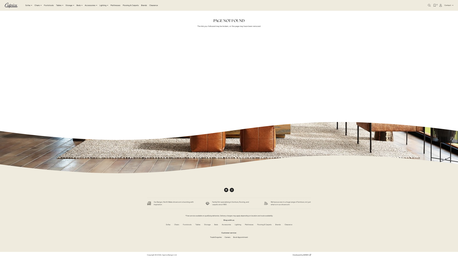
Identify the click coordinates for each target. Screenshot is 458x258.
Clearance (153, 5)
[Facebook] (226, 190)
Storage (69, 5)
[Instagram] (232, 190)
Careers (227, 237)
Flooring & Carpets (131, 5)
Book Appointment (240, 237)
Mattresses (115, 5)
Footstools (49, 5)
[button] (429, 5)
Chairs (37, 5)
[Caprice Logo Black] (11, 5)
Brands (144, 5)
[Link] (441, 5)
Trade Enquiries (216, 237)
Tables (59, 5)
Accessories (90, 5)
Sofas (27, 5)
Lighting (102, 5)
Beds (78, 5)
